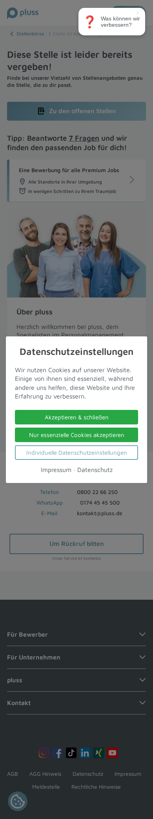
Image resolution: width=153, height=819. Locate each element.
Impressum (56, 469)
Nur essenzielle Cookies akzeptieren (76, 434)
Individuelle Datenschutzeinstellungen (76, 452)
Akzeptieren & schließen (77, 416)
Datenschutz (95, 469)
